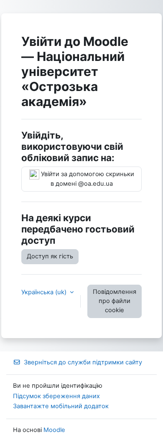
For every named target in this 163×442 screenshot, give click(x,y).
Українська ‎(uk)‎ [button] (44, 292)
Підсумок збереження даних (56, 396)
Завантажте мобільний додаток (61, 406)
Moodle (54, 430)
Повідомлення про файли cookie (114, 301)
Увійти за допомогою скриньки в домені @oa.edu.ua (86, 178)
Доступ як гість (50, 256)
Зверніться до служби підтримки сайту (83, 362)
